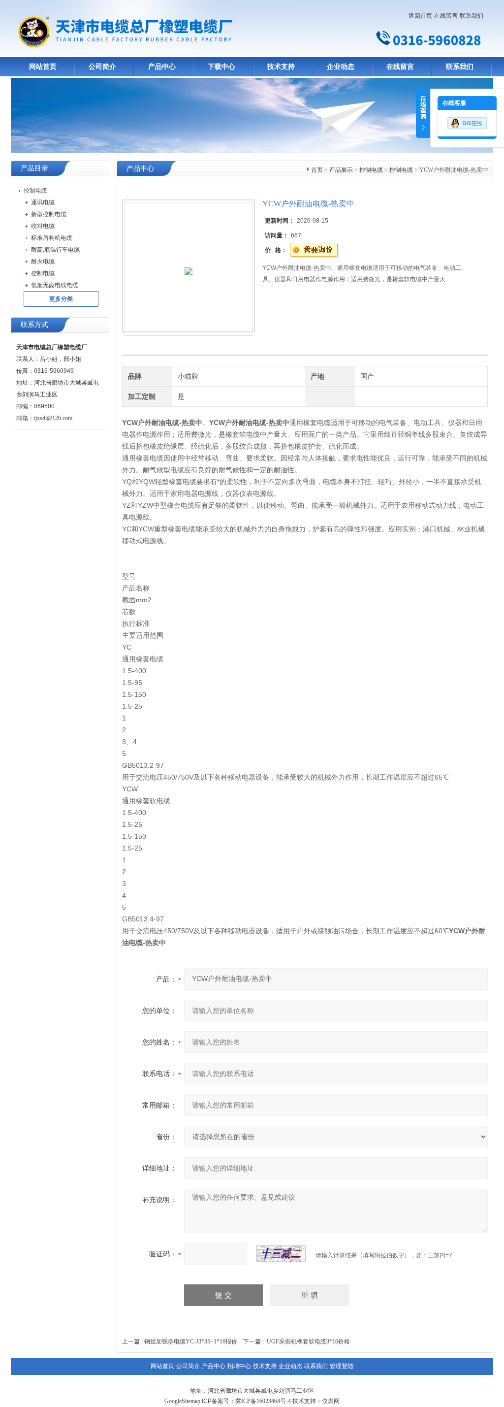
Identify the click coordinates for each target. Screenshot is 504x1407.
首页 (317, 169)
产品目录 (34, 168)
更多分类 (61, 298)
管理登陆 (341, 1366)
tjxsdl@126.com (53, 418)
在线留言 (446, 15)
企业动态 (340, 66)
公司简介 (102, 66)
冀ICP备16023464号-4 (263, 1401)
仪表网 (331, 1401)
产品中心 (162, 66)
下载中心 (221, 66)
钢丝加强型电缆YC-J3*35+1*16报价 (190, 1341)
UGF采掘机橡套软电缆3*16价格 (308, 1341)
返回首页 (420, 15)
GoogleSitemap (182, 1401)
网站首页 (43, 66)
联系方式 (34, 324)
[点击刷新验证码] (281, 1253)
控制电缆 (371, 169)
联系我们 (471, 15)
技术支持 (281, 66)
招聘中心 (239, 1366)
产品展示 (341, 169)
